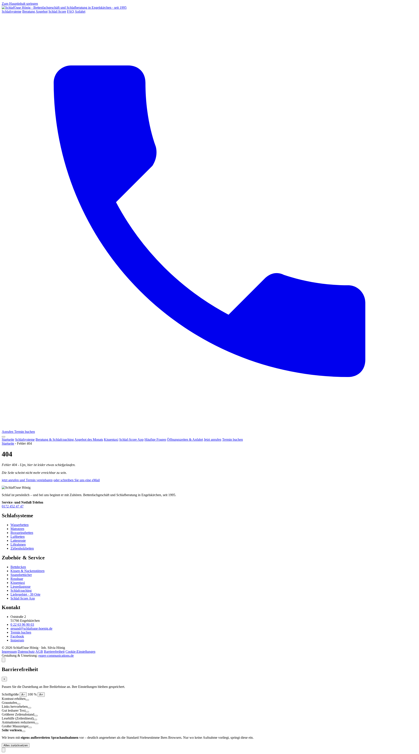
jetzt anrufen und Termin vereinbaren (27, 480)
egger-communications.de (56, 655)
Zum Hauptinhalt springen (20, 3)
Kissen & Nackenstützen (27, 571)
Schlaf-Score (57, 11)
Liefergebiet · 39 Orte (25, 594)
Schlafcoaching (21, 590)
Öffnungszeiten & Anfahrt (185, 439)
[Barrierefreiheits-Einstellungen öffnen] (3, 660)
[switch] (27, 700)
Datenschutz (26, 651)
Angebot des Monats (88, 439)
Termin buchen (24, 432)
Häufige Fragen (155, 439)
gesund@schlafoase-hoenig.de (31, 628)
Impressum (9, 651)
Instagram (17, 640)
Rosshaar (16, 579)
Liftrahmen (18, 544)
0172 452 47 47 (13, 506)
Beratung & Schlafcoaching (55, 439)
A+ (41, 694)
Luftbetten (17, 536)
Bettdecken (18, 567)
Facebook (17, 636)
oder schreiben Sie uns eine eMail (76, 480)
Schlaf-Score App (131, 439)
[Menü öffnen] (3, 436)
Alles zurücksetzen (15, 745)
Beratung (28, 11)
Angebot (42, 11)
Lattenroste (18, 540)
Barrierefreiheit (54, 651)
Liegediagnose (20, 586)
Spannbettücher (21, 575)
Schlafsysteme (11, 11)
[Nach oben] (3, 750)
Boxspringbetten (21, 533)
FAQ (70, 11)
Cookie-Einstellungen (80, 651)
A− (23, 694)
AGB (39, 651)
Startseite (8, 439)
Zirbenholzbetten (22, 548)
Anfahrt (80, 11)
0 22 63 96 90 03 (22, 624)
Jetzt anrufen (212, 439)
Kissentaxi (111, 439)
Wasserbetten (19, 525)
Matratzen (17, 529)
